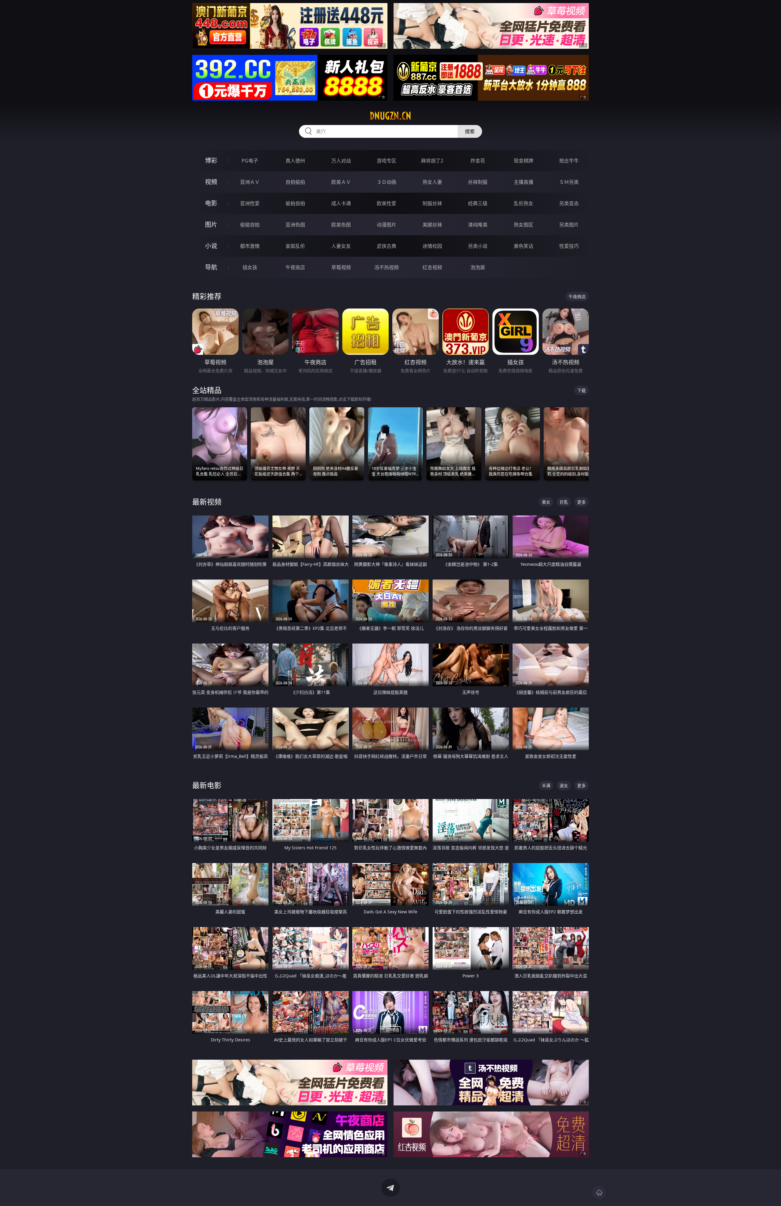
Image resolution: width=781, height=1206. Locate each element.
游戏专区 (386, 160)
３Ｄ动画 (386, 182)
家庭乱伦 (295, 246)
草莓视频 (341, 267)
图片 (211, 224)
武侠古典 (386, 246)
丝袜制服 (478, 182)
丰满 (546, 785)
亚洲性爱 (250, 203)
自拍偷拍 (295, 182)
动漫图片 (386, 224)
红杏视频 (432, 267)
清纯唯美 (478, 224)
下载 (581, 390)
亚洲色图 (295, 224)
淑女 (564, 785)
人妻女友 (341, 246)
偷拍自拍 (295, 203)
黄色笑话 (523, 246)
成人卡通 (341, 203)
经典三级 (478, 203)
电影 (211, 203)
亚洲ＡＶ (250, 182)
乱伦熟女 (523, 203)
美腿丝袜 (432, 224)
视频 (211, 182)
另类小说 (478, 246)
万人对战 (341, 160)
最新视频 (206, 502)
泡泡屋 (477, 267)
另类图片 (569, 224)
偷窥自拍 (250, 224)
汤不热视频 (386, 267)
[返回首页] (599, 1192)
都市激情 (250, 246)
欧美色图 (341, 224)
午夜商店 (295, 267)
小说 (211, 246)
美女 (546, 502)
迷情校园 (432, 246)
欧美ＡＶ (341, 182)
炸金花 (477, 160)
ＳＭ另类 (569, 182)
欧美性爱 (386, 203)
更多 (581, 502)
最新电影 (206, 785)
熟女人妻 (432, 182)
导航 (211, 267)
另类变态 (569, 203)
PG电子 (250, 160)
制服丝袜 (432, 203)
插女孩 (250, 267)
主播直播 (523, 182)
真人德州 (295, 160)
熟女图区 (523, 224)
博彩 (211, 160)
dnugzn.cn (390, 116)
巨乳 (564, 502)
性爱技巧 (569, 246)
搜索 (470, 131)
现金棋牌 (523, 160)
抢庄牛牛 (569, 160)
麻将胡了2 (432, 160)
